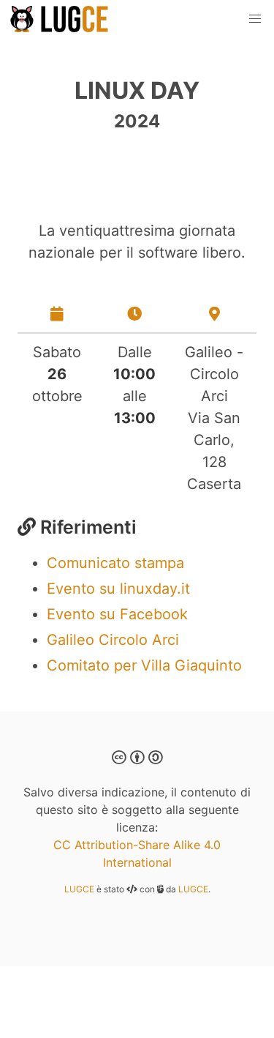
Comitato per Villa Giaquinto (144, 665)
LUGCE (79, 889)
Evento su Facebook (117, 614)
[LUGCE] (61, 19)
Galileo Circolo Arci (113, 640)
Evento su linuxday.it (118, 588)
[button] (255, 19)
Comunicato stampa (115, 563)
